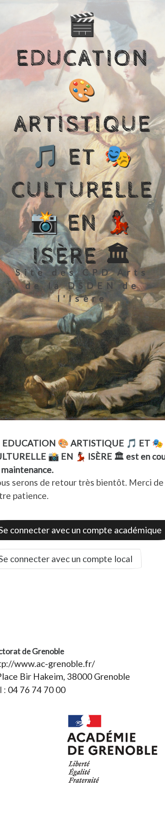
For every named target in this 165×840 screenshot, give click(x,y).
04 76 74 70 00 (37, 689)
